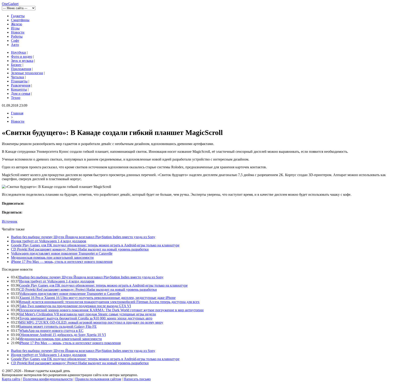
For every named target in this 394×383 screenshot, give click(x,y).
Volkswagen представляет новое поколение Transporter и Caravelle (61, 253)
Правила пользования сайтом (98, 379)
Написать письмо (137, 379)
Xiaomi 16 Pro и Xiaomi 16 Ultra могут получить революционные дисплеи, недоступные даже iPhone (97, 298)
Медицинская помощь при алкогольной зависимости (52, 257)
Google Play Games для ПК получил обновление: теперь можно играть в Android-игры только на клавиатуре (95, 245)
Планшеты (19, 81)
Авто (15, 45)
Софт (15, 40)
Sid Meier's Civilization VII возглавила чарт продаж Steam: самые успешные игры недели (87, 314)
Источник (9, 221)
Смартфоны (20, 20)
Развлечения (20, 85)
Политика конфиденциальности (48, 379)
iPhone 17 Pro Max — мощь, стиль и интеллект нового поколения (61, 262)
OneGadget (10, 4)
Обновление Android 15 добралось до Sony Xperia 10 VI (62, 335)
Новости (17, 32)
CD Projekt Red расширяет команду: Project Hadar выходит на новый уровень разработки (80, 249)
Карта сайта (11, 379)
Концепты (19, 89)
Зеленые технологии (27, 73)
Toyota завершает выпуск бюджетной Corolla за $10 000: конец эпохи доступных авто (85, 318)
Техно (15, 98)
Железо (16, 24)
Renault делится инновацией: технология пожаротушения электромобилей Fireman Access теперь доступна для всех (109, 302)
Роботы (17, 36)
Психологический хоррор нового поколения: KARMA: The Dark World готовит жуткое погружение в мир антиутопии (111, 310)
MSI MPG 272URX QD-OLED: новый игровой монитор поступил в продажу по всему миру (91, 322)
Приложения (21, 69)
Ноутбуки (18, 52)
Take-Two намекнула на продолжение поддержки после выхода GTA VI (75, 306)
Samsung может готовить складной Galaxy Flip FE (58, 326)
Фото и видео (21, 56)
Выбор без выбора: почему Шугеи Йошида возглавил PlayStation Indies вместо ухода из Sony (83, 237)
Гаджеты (18, 16)
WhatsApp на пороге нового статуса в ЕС (51, 331)
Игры (15, 28)
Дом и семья (20, 93)
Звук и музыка (22, 61)
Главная (17, 113)
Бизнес (16, 65)
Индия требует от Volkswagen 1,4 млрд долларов (48, 241)
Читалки (17, 77)
